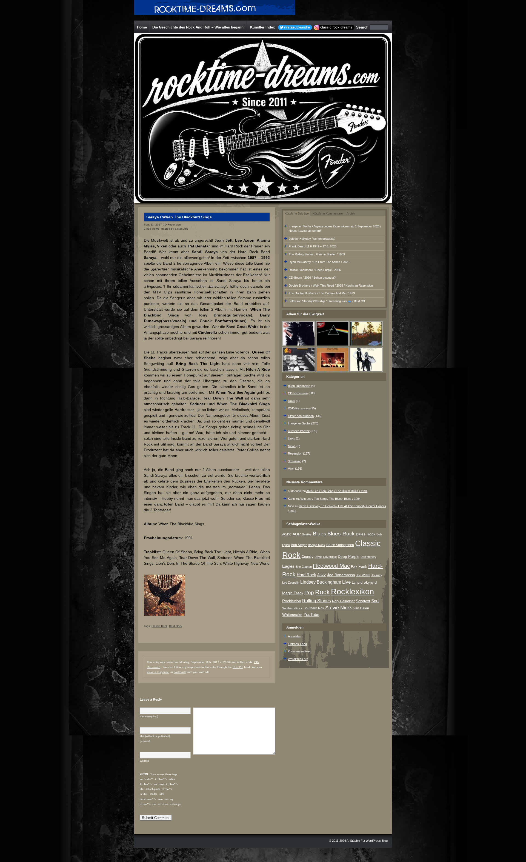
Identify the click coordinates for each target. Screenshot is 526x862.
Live (346, 582)
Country (307, 557)
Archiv (351, 213)
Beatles (307, 534)
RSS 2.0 (238, 667)
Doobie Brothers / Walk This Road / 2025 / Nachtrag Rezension (331, 285)
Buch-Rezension (299, 385)
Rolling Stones (316, 600)
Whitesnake (292, 615)
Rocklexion (291, 601)
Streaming (294, 461)
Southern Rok (314, 608)
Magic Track (292, 593)
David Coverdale (326, 556)
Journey (376, 575)
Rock (322, 592)
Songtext (363, 601)
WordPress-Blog (377, 840)
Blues (319, 533)
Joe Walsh (363, 575)
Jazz (321, 574)
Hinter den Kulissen (301, 416)
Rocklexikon (352, 591)
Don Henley (368, 556)
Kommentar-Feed (299, 651)
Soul (375, 600)
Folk (354, 567)
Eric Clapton (304, 566)
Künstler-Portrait (299, 431)
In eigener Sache (299, 423)
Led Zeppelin (290, 582)
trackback (180, 671)
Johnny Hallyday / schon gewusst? (312, 238)
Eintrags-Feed (297, 644)
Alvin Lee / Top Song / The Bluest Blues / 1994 (336, 491)
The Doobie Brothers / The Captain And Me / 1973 (322, 293)
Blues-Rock (341, 533)
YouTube (311, 614)
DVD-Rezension (299, 408)
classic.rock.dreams (336, 27)
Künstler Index (262, 27)
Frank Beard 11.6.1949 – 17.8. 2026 (312, 246)
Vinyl (291, 468)
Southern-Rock (292, 608)
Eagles (288, 566)
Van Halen (361, 608)
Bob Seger (299, 545)
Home (142, 27)
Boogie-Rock (316, 545)
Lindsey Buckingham (320, 582)
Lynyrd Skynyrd (364, 582)
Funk (362, 566)
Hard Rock (306, 575)
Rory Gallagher (343, 601)
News (292, 446)
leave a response (158, 671)
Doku (291, 401)
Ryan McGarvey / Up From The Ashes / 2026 (319, 262)
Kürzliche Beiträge (297, 213)
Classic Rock (159, 625)
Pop (309, 592)
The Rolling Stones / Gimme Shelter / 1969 (317, 254)
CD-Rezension (172, 224)
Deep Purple (348, 556)
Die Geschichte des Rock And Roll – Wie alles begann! (198, 27)
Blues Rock (365, 534)
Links (291, 438)
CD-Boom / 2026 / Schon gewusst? (312, 277)
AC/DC (286, 534)
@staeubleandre (297, 27)
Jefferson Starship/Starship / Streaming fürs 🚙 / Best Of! (327, 301)
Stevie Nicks (338, 607)
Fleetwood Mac (331, 566)
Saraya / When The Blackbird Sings (179, 217)
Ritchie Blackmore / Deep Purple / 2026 (315, 270)
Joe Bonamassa (341, 575)
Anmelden (294, 636)
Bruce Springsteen (340, 545)
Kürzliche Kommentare (328, 213)
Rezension (295, 453)
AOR (297, 534)
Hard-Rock (175, 625)
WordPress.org (298, 659)
